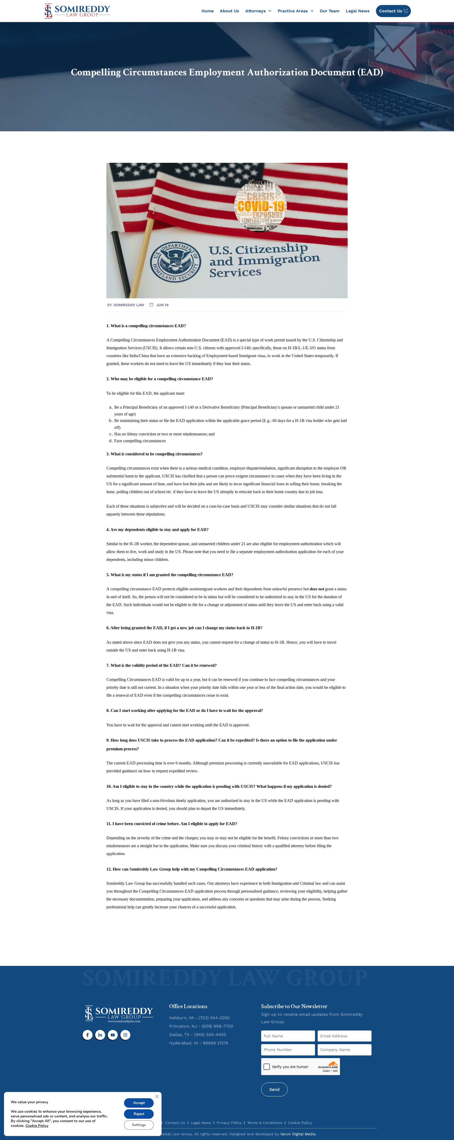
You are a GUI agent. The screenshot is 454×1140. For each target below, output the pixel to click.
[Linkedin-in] (100, 1035)
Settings (139, 1124)
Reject (139, 1113)
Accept (139, 1102)
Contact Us (390, 10)
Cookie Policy (36, 1125)
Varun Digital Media (298, 1134)
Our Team (329, 10)
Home (208, 10)
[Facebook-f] (87, 1035)
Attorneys (255, 10)
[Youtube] (113, 1035)
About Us (229, 10)
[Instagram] (125, 1035)
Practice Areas (293, 10)
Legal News (358, 10)
